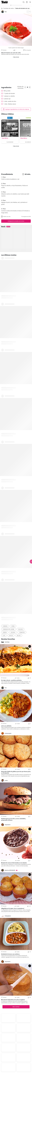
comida (5, 626)
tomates (22, 632)
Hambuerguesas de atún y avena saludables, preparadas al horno (13, 819)
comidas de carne (8, 629)
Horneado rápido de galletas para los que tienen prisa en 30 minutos (16, 772)
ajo (4, 635)
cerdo (5, 632)
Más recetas (16, 1006)
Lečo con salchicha (6, 726)
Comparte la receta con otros (16, 221)
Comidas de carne (8, 8)
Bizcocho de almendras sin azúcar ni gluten (13, 999)
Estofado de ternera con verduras (10, 954)
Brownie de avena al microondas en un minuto (14, 863)
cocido (13, 632)
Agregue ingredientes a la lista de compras (17, 109)
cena (13, 626)
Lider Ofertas (5, 138)
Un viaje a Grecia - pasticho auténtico (11, 680)
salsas (20, 629)
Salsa (11, 635)
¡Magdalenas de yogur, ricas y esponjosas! (12, 908)
